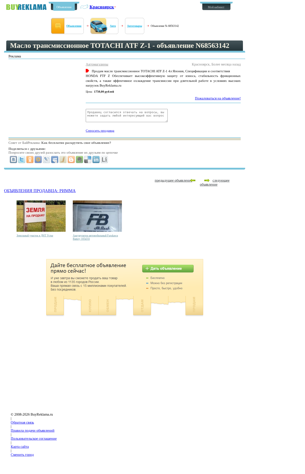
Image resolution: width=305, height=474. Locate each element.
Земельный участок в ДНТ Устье (35, 235)
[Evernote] (79, 159)
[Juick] (63, 159)
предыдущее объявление (173, 180)
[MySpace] (55, 159)
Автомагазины (97, 64)
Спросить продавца (100, 130)
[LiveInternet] (104, 159)
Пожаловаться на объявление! (218, 98)
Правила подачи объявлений (32, 430)
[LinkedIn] (96, 159)
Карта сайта (20, 446)
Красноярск (102, 6)
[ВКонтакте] (13, 159)
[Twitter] (22, 159)
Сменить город (22, 455)
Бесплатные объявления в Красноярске (26, 7)
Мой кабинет (216, 7)
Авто (113, 26)
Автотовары (134, 26)
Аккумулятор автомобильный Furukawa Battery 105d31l (95, 237)
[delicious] (88, 159)
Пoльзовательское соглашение (34, 438)
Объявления (63, 7)
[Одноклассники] (30, 159)
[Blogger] (71, 159)
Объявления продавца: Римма (40, 190)
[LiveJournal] (46, 159)
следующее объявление (215, 182)
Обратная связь (22, 422)
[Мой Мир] (38, 159)
